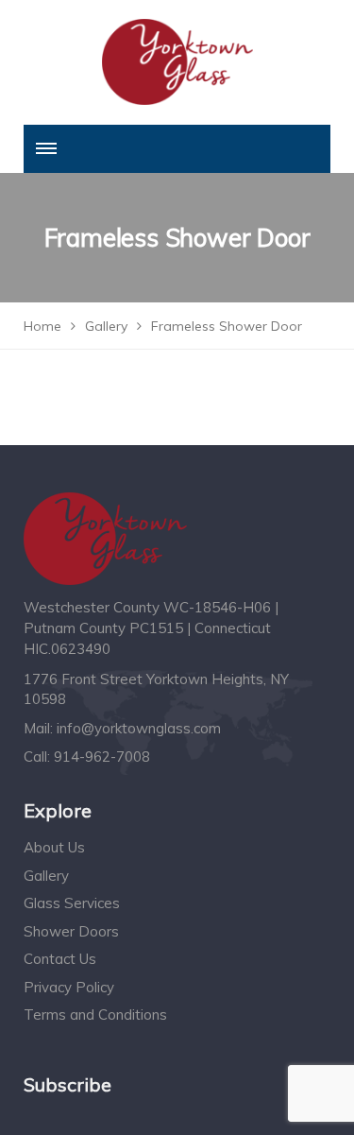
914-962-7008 (102, 756)
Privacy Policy (69, 987)
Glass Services (72, 903)
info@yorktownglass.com (139, 728)
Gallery (46, 876)
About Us (54, 847)
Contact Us (60, 959)
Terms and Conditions (95, 1014)
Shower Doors (71, 931)
